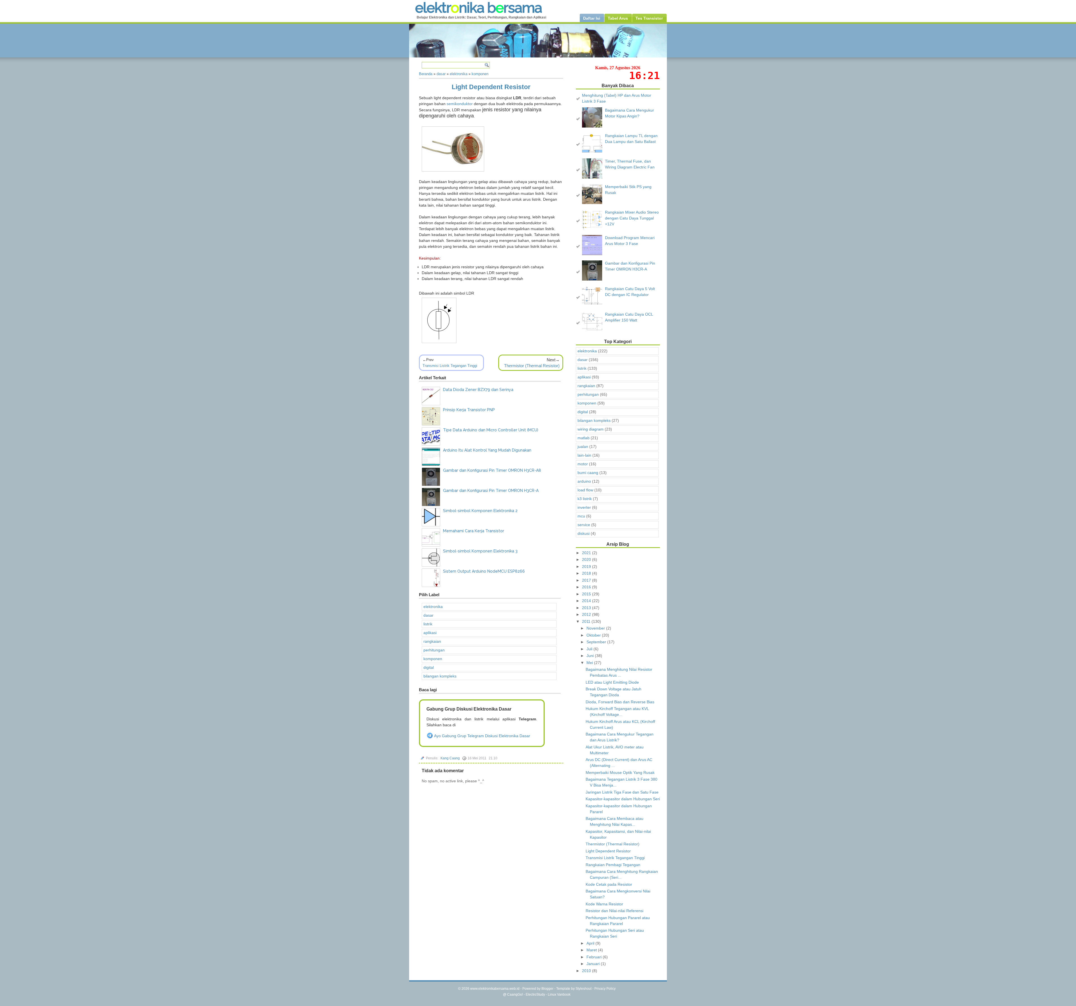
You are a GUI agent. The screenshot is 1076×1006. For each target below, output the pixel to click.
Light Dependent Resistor (491, 87)
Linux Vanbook (559, 994)
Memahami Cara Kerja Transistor (473, 531)
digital (428, 667)
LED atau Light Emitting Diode (612, 682)
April (590, 943)
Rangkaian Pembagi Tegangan (613, 864)
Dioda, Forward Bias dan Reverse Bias (620, 702)
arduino (584, 481)
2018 (587, 573)
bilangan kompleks (439, 676)
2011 (587, 621)
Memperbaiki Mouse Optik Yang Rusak (620, 772)
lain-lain (584, 455)
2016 (587, 587)
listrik (427, 624)
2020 (587, 559)
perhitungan (434, 650)
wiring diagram (591, 429)
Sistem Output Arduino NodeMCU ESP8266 (484, 571)
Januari (593, 963)
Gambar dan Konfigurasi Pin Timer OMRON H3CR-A (491, 490)
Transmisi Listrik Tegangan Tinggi (450, 366)
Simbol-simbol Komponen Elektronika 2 (480, 510)
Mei (590, 662)
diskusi (584, 533)
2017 (587, 580)
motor (583, 464)
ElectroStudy (535, 994)
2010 (587, 970)
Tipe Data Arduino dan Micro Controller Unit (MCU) (490, 430)
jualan (583, 446)
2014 (587, 600)
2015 (587, 594)
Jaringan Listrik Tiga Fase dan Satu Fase (622, 792)
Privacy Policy (605, 989)
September (596, 642)
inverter (584, 507)
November (596, 628)
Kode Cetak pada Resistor (609, 884)
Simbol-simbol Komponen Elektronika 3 (480, 551)
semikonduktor (460, 103)
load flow (585, 490)
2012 (587, 614)
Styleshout (584, 989)
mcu (581, 516)
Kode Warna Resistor (604, 904)
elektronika (433, 606)
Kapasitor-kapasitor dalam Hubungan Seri (623, 799)
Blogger (547, 989)
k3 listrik (585, 498)
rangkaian (432, 641)
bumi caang (588, 472)
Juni (590, 655)
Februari (594, 957)
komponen (432, 658)
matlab (584, 438)
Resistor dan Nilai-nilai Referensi (614, 910)
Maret (592, 950)
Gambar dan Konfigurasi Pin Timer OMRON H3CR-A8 (492, 470)
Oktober (594, 635)
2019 (587, 566)
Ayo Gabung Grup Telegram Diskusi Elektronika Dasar (481, 736)
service (584, 524)
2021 (587, 553)
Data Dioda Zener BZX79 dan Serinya (478, 389)
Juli (589, 649)
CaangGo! (515, 994)
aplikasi (430, 632)
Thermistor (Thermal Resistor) (532, 365)
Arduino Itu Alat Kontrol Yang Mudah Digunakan (487, 450)
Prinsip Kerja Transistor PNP (469, 410)
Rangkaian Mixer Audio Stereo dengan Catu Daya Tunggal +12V (632, 218)
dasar (428, 615)
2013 (587, 607)
